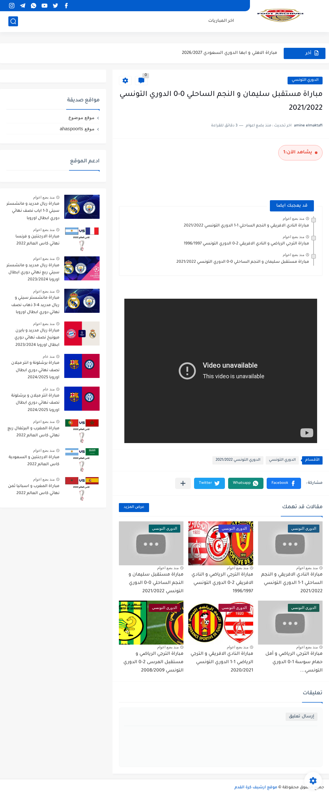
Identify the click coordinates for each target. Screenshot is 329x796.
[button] (284, 483)
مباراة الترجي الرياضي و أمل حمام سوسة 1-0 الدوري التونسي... (294, 662)
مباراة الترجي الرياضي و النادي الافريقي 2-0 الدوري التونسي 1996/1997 (246, 244)
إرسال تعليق (301, 716)
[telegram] (22, 5)
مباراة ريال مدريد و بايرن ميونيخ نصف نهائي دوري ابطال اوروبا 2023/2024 (36, 338)
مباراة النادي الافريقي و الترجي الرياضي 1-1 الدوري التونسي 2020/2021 (222, 662)
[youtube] (44, 5)
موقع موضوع (81, 117)
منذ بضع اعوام (293, 218)
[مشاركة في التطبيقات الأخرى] (183, 483)
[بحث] (13, 21)
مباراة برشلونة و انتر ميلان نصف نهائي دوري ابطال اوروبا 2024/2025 (35, 370)
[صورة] (82, 207)
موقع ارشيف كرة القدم (256, 787)
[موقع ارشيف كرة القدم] (280, 15)
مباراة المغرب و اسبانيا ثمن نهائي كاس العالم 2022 (33, 490)
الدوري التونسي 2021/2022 (238, 460)
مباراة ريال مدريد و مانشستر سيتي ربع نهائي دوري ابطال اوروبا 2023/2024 (32, 272)
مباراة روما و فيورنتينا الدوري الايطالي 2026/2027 (228, 53)
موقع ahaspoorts (77, 128)
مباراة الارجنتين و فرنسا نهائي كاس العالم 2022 (37, 240)
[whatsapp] (33, 5)
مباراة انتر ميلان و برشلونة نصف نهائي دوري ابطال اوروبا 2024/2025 (35, 403)
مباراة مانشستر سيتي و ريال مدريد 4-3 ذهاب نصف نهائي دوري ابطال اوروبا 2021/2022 (35, 306)
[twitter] (55, 5)
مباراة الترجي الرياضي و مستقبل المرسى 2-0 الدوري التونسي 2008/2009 (153, 662)
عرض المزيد (134, 507)
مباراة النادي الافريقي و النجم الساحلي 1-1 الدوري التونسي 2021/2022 (246, 226)
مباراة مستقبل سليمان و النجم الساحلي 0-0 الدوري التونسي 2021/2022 (242, 262)
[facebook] (66, 5)
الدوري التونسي (305, 80)
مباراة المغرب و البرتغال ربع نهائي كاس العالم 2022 (33, 432)
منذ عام (49, 356)
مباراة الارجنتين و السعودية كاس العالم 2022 (34, 461)
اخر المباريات (221, 21)
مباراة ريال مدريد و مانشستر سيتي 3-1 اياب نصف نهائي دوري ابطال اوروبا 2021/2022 (32, 212)
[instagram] (11, 5)
